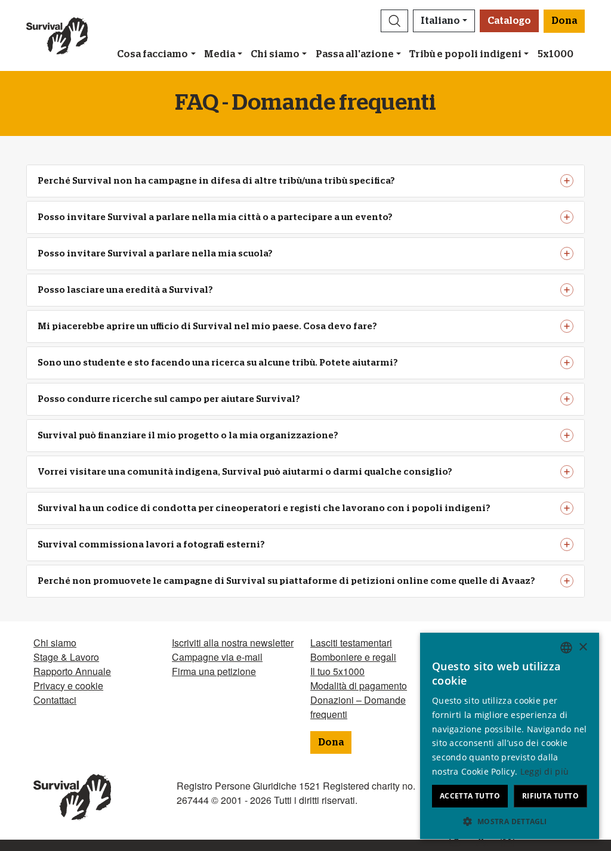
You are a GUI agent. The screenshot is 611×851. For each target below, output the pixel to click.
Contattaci (54, 700)
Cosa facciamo (152, 54)
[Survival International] (57, 36)
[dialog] (509, 736)
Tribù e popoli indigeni (465, 54)
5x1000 (555, 54)
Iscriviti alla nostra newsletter (233, 642)
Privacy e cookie (68, 685)
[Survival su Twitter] (477, 840)
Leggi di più (544, 771)
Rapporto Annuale (72, 671)
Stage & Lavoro (66, 657)
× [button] (582, 647)
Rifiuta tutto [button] (550, 796)
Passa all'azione (355, 54)
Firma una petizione (214, 671)
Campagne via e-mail (217, 657)
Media (219, 54)
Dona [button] (564, 21)
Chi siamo (275, 54)
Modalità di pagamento (358, 685)
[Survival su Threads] (450, 840)
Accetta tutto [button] (470, 796)
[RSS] (502, 840)
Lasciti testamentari (351, 642)
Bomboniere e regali (353, 657)
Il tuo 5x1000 (337, 671)
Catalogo (509, 21)
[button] (394, 21)
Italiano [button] (440, 21)
